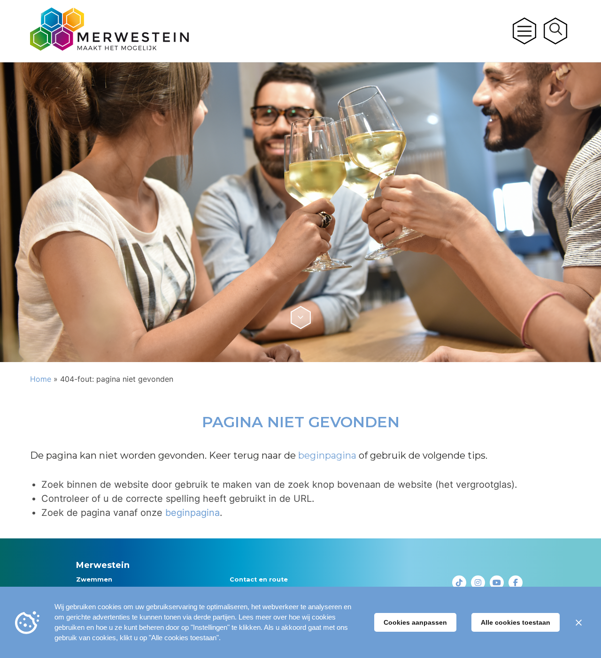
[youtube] (497, 582)
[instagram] (478, 582)
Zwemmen (94, 579)
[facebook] (516, 582)
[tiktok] (459, 582)
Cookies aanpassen (415, 622)
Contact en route (259, 579)
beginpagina (327, 455)
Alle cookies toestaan (515, 622)
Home (40, 379)
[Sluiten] (578, 622)
